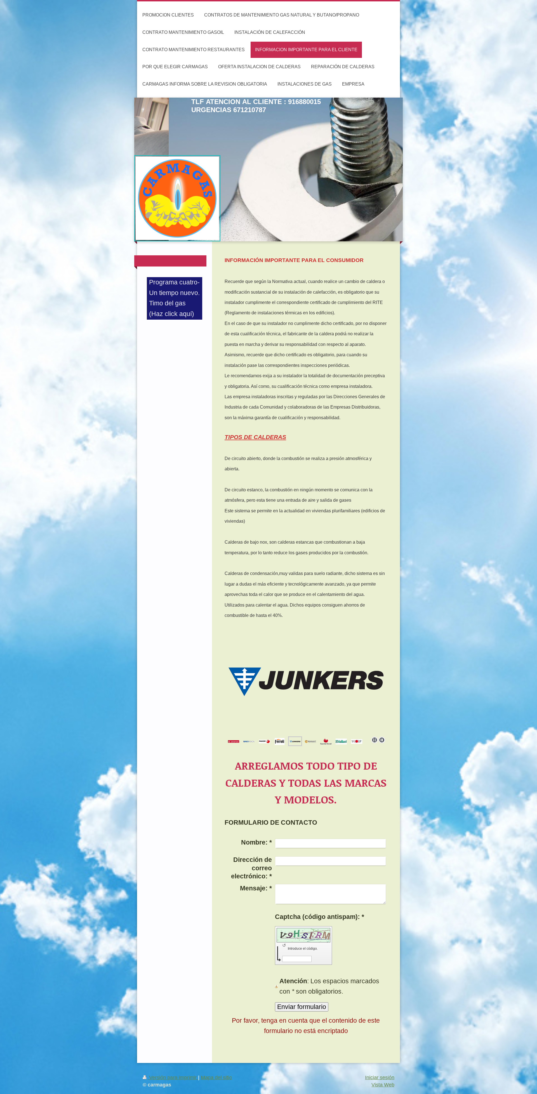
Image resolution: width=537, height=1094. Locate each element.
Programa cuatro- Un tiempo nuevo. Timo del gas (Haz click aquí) (174, 298)
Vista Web (382, 1085)
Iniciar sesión (379, 1077)
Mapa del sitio (216, 1077)
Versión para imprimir (173, 1077)
